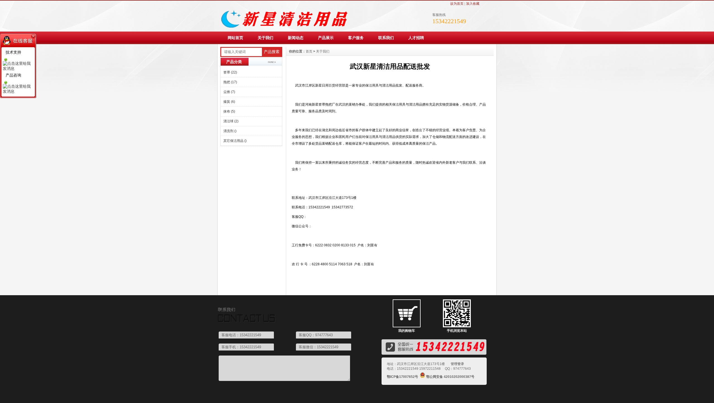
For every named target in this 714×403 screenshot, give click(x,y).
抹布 (229, 111)
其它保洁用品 (235, 141)
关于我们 (265, 37)
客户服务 (356, 37)
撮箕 (229, 102)
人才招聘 (416, 37)
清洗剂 (230, 131)
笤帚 (230, 72)
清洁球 (230, 121)
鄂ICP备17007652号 (402, 377)
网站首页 (235, 37)
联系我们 (386, 37)
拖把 (230, 82)
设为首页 (457, 4)
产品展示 (326, 37)
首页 (309, 51)
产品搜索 (271, 52)
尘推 (229, 92)
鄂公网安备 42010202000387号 (450, 377)
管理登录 (457, 364)
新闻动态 (295, 37)
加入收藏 (472, 4)
